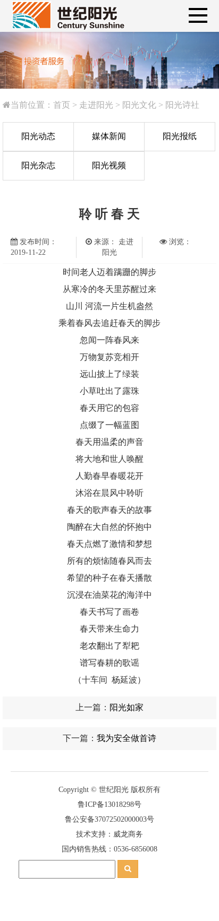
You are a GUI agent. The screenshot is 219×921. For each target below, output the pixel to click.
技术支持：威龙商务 (109, 834)
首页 (61, 104)
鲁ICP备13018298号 (109, 804)
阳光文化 (139, 104)
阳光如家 (127, 707)
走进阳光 (96, 104)
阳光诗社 (182, 104)
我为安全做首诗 (126, 738)
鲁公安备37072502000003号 (109, 819)
